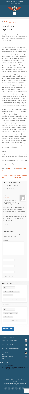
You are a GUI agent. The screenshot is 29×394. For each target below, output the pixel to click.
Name (5, 258)
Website (5, 270)
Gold (16, 313)
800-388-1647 (9, 1)
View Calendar (3, 372)
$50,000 (17, 291)
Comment (6, 240)
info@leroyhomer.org (18, 1)
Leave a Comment (7, 192)
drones (17, 168)
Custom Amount (8, 295)
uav (11, 170)
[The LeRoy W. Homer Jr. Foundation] (14, 9)
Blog (9, 168)
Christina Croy (16, 22)
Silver (11, 313)
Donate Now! (8, 329)
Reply (6, 224)
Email (5, 264)
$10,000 (11, 291)
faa (21, 168)
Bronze (6, 313)
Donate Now (14, 320)
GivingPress (10, 383)
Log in (16, 384)
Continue (14, 299)
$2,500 (5, 291)
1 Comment (5, 21)
